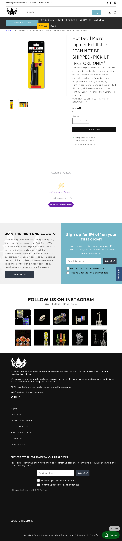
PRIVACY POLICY (19, 445)
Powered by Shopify (87, 535)
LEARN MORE (19, 274)
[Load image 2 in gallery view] (24, 104)
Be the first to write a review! (61, 204)
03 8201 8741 (46, 3)
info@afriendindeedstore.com (22, 3)
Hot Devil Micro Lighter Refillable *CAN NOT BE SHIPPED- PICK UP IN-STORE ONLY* (52, 30)
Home (8, 30)
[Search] (96, 12)
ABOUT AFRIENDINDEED (22, 433)
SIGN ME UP (109, 261)
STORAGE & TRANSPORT (22, 421)
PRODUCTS (16, 415)
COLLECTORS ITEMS (20, 427)
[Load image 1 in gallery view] (11, 104)
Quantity (75, 116)
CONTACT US (17, 439)
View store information (85, 144)
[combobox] (62, 12)
